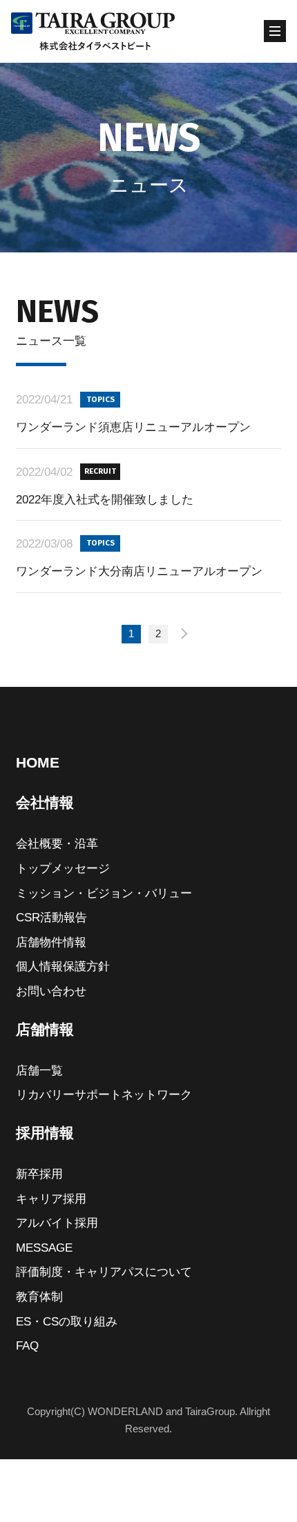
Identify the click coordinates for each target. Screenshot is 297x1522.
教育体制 (39, 1296)
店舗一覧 (39, 1070)
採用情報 (45, 1133)
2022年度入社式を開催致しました (104, 499)
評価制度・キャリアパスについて (104, 1272)
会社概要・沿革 (57, 843)
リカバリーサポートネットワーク (104, 1094)
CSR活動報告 (51, 917)
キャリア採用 (51, 1198)
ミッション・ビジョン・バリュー (104, 893)
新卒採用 (39, 1174)
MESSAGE (44, 1247)
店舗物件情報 (51, 942)
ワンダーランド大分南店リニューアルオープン (139, 571)
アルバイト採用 (57, 1223)
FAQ (27, 1345)
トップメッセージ (63, 868)
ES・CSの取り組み (66, 1321)
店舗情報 (45, 1029)
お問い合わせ (51, 991)
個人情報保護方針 (63, 966)
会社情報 (45, 802)
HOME (37, 762)
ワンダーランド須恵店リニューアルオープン (133, 427)
